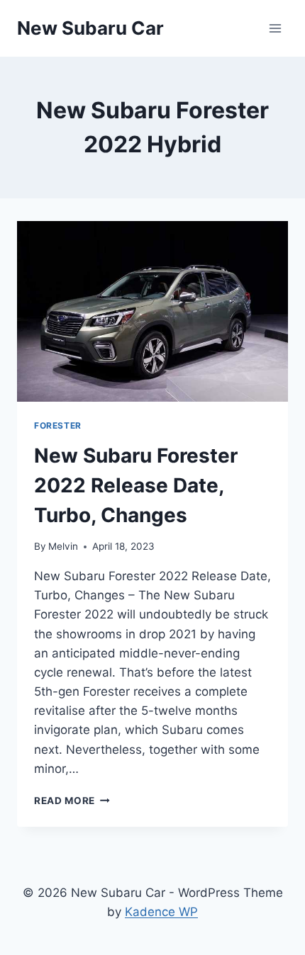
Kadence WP (161, 912)
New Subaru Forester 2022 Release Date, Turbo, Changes (136, 485)
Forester (58, 425)
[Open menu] (275, 28)
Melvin (63, 546)
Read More (72, 800)
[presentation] (152, 311)
